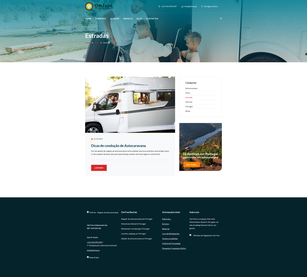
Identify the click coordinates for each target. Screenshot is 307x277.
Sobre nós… (166, 219)
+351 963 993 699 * (95, 242)
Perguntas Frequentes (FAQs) (174, 248)
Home (88, 18)
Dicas (187, 93)
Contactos (152, 18)
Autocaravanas (191, 88)
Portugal (189, 106)
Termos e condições (170, 238)
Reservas (166, 229)
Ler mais (99, 168)
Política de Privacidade (171, 243)
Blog (139, 18)
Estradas (188, 97)
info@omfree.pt (190, 6)
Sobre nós (100, 18)
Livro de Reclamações (170, 234)
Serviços (128, 18)
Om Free (188, 102)
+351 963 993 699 (169, 6)
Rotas (187, 111)
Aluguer (114, 18)
